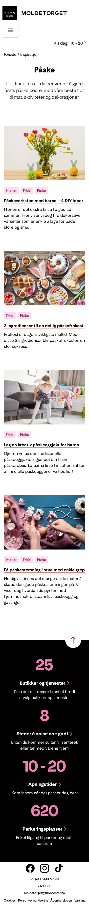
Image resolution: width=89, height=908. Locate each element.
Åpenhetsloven (61, 900)
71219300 (44, 886)
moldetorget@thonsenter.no (44, 893)
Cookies (10, 900)
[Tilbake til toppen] (73, 640)
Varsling (79, 900)
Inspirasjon (29, 54)
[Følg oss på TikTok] (59, 868)
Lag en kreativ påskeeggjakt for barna (41, 444)
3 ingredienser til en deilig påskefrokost (44, 325)
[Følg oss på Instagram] (44, 868)
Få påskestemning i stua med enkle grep (44, 569)
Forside (10, 54)
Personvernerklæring (33, 900)
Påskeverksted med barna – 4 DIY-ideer (43, 200)
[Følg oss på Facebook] (30, 868)
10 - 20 (70, 43)
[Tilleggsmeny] (10, 30)
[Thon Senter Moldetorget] (34, 12)
